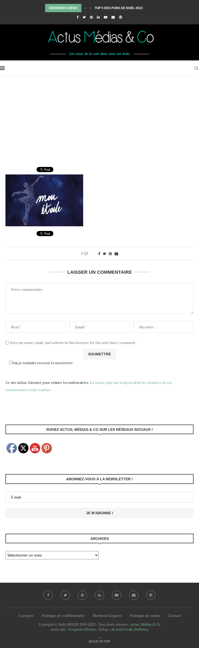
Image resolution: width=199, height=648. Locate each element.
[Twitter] (84, 17)
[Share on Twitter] (104, 253)
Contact (174, 615)
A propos (26, 615)
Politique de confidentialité (63, 615)
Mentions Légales (107, 615)
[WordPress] (120, 17)
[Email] (113, 17)
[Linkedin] (98, 17)
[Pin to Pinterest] (110, 253)
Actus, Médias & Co (145, 624)
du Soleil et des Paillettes (129, 629)
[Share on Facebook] (99, 253)
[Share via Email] (116, 253)
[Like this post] (89, 253)
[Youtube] (105, 17)
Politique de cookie (145, 615)
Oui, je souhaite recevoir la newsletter (42, 362)
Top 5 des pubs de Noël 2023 (119, 8)
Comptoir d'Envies (82, 629)
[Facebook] (78, 17)
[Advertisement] (99, 115)
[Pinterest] (91, 17)
